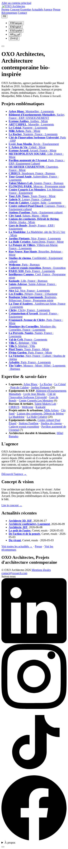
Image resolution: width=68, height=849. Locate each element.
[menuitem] (16, 23)
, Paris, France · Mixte (30, 352)
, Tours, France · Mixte (32, 196)
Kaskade (41, 407)
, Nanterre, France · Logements (33, 134)
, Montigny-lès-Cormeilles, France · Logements (32, 328)
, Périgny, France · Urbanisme (33, 293)
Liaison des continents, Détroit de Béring (40, 413)
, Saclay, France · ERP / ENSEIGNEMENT (37, 116)
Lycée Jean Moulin (34, 394)
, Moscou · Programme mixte (37, 186)
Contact (22, 12)
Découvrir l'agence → (14, 474)
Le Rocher (46, 384)
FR (4, 16)
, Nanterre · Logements (28, 127)
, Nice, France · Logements (35, 238)
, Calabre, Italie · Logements (35, 202)
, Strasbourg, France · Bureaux (32, 173)
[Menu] (2, 46)
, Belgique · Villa (23, 342)
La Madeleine (16, 416)
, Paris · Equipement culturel (36, 212)
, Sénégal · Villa (22, 346)
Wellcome (27, 407)
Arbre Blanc (30, 384)
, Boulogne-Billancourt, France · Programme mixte (33, 299)
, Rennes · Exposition (37, 267)
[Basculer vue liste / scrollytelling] (2, 846)
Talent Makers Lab (45, 403)
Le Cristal (60, 384)
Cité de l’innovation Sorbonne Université (32, 395)
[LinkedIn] (34, 642)
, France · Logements (28, 339)
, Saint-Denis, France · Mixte (36, 241)
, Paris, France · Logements (32, 271)
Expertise (25, 9)
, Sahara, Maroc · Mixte (28, 215)
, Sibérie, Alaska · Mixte (34, 220)
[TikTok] (34, 773)
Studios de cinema (51, 423)
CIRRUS (14, 407)
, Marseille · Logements (31, 124)
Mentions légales (41, 569)
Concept (15, 9)
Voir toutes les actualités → (16, 546)
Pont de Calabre (19, 387)
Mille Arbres (51, 410)
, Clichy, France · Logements (29, 310)
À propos (10, 842)
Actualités (37, 9)
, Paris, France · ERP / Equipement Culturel (37, 162)
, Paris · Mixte (24, 131)
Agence (48, 9)
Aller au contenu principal (16, 3)
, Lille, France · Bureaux (28, 280)
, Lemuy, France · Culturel (30, 199)
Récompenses (9, 12)
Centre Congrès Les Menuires (36, 400)
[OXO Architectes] (13, 6)
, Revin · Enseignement (34, 144)
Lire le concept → (11, 505)
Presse (56, 9)
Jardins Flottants (40, 387)
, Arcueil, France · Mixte (32, 150)
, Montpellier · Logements (31, 111)
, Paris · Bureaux (24, 264)
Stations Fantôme (28, 423)
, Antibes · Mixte (28, 121)
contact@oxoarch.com (14, 573)
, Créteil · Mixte (27, 147)
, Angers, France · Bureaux (36, 183)
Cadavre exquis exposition (24, 426)
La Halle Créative (37, 416)
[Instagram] (34, 707)
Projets (5, 9)
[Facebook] (34, 839)
